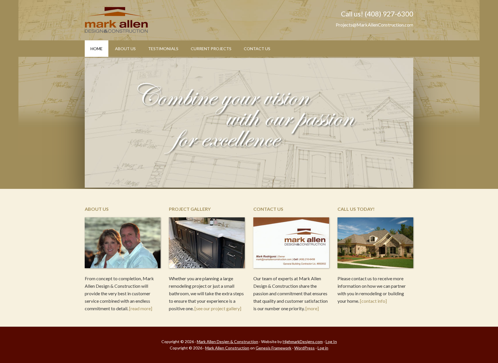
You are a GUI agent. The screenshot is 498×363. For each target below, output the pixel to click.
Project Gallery (190, 209)
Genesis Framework (273, 347)
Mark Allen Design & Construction (134, 20)
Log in (323, 347)
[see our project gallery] (218, 308)
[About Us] (123, 243)
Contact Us (268, 209)
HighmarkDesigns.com (303, 341)
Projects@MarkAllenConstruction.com (374, 24)
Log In (331, 341)
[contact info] (373, 301)
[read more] (140, 308)
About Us (97, 209)
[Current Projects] (207, 243)
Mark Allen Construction (227, 347)
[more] (312, 308)
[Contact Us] (291, 243)
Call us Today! (356, 209)
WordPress (304, 347)
